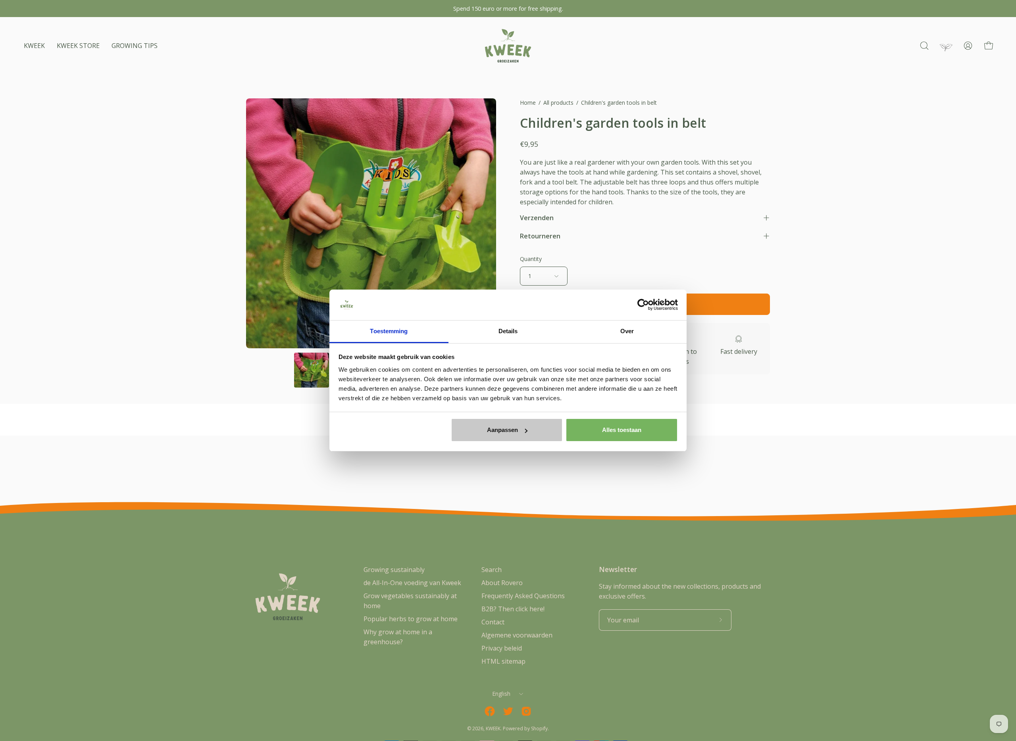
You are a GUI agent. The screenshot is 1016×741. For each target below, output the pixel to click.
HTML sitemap (503, 661)
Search (491, 569)
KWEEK (493, 728)
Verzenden (537, 217)
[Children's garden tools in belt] (311, 370)
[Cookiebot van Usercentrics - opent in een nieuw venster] (643, 305)
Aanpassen (502, 429)
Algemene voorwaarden (516, 635)
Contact (492, 622)
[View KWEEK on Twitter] (508, 711)
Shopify (539, 728)
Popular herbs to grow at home (411, 618)
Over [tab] (627, 331)
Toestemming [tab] (389, 331)
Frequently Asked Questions (523, 595)
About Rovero (502, 582)
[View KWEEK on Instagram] (526, 711)
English (501, 693)
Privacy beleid (501, 648)
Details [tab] (508, 331)
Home (528, 102)
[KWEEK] (508, 46)
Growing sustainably (394, 569)
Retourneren (540, 236)
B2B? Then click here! (513, 609)
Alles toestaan (621, 429)
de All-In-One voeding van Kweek (412, 582)
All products (558, 102)
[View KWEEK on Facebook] (490, 711)
